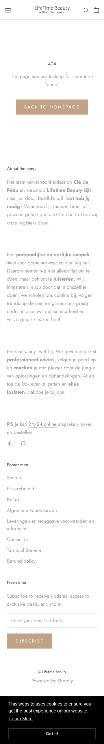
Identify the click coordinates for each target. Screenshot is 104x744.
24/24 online (42, 424)
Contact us (18, 539)
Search (14, 477)
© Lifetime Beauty (52, 672)
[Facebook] (9, 443)
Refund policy (21, 560)
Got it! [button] (52, 733)
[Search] (86, 10)
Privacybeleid (20, 488)
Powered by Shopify (52, 680)
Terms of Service (24, 550)
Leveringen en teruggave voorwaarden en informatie (50, 525)
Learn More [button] (21, 718)
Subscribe (29, 641)
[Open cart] (96, 10)
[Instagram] (23, 443)
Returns (15, 499)
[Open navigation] (8, 9)
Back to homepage (52, 107)
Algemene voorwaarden (32, 510)
